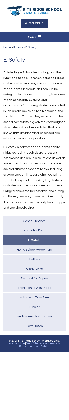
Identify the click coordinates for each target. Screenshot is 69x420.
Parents (18, 47)
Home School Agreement (34, 249)
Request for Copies (34, 278)
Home (7, 47)
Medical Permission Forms (35, 316)
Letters (34, 259)
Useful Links (34, 268)
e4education (17, 343)
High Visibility (42, 346)
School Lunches (34, 221)
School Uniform (34, 230)
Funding (34, 306)
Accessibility (36, 23)
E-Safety (30, 47)
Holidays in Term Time (35, 297)
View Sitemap (35, 343)
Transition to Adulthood (34, 287)
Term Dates (34, 326)
